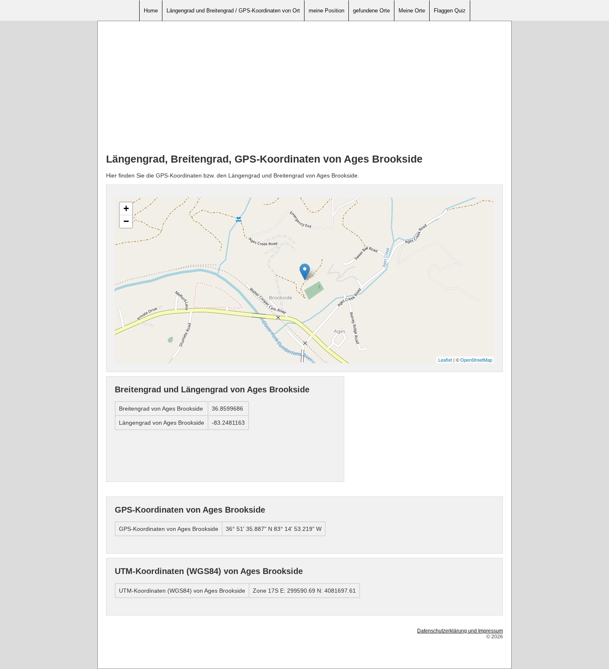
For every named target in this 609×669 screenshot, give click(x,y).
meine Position (326, 10)
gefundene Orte (371, 10)
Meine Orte (412, 10)
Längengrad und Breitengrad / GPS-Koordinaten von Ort (233, 10)
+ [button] (126, 208)
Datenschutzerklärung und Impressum (460, 631)
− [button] (126, 221)
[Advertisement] (304, 87)
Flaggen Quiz (450, 10)
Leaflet (445, 359)
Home (151, 10)
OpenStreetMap (476, 359)
